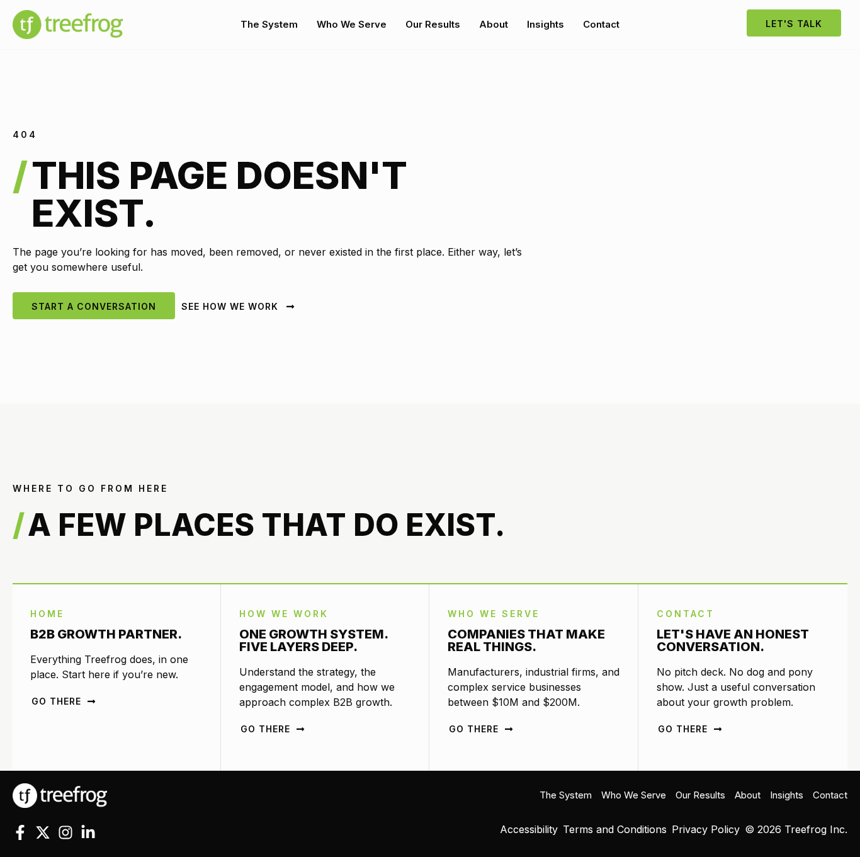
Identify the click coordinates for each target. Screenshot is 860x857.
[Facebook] (20, 832)
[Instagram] (65, 832)
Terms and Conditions (615, 829)
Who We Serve (352, 24)
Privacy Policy (706, 829)
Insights (545, 24)
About (493, 24)
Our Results (432, 24)
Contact (601, 24)
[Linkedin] (88, 832)
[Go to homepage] (60, 794)
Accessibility (529, 829)
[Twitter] (42, 832)
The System (269, 24)
